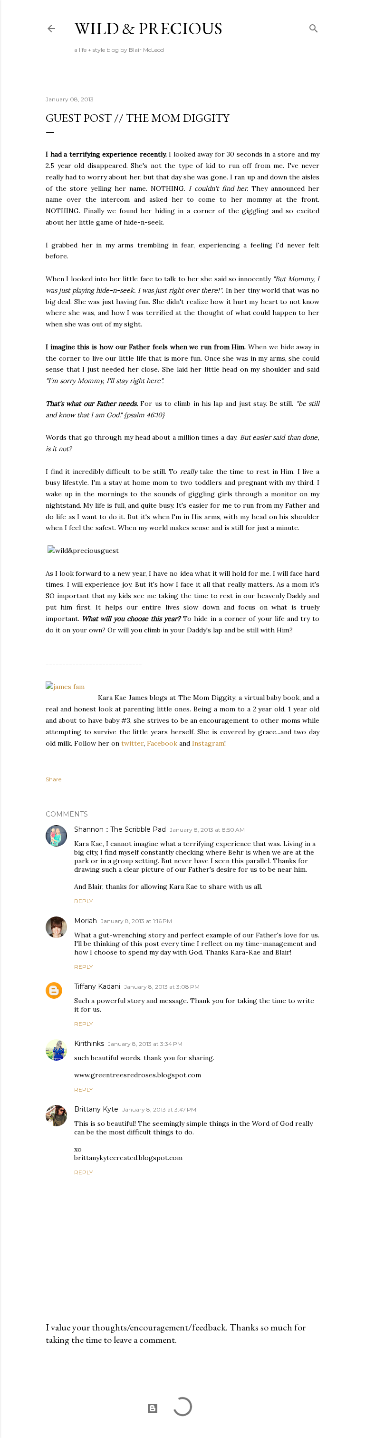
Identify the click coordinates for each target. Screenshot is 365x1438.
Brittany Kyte (96, 1109)
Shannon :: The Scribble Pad (120, 829)
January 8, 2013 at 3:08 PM (162, 986)
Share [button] (53, 779)
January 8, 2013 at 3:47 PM (159, 1109)
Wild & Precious (148, 28)
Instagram (208, 743)
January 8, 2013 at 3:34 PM (145, 1043)
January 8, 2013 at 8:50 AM (207, 829)
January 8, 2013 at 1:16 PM (136, 921)
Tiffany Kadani (97, 986)
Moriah (85, 920)
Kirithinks (89, 1043)
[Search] (313, 26)
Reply (83, 901)
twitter (132, 743)
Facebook (162, 743)
